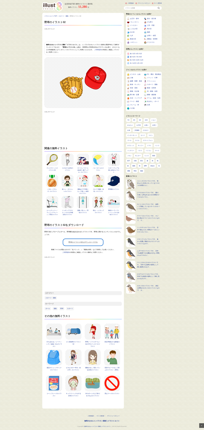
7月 (137, 57)
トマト (149, 145)
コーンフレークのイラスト (54, 395)
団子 (128, 161)
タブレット (130, 145)
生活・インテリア (136, 98)
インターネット (132, 135)
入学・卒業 (150, 25)
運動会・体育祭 (152, 39)
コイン (151, 135)
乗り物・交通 (134, 94)
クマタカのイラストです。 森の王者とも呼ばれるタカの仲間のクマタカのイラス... (148, 195)
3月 (134, 53)
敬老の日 (133, 39)
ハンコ (157, 145)
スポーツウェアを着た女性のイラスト (113, 170)
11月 (141, 60)
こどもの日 (133, 29)
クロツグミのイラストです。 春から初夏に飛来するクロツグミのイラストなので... (148, 241)
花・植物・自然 (152, 91)
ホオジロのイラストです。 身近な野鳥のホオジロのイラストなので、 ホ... (148, 288)
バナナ (140, 150)
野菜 (135, 171)
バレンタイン (134, 22)
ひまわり (146, 130)
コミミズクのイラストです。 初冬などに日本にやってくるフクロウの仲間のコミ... (148, 183)
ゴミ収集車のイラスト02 (73, 343)
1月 (138, 63)
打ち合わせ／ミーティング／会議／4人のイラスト (54, 344)
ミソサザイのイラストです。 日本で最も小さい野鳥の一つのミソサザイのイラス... (148, 230)
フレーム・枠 (134, 105)
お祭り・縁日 (151, 35)
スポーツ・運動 (50, 298)
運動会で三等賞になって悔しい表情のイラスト (83, 191)
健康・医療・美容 (136, 81)
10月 (137, 60)
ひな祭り (150, 22)
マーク (157, 150)
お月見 (139, 125)
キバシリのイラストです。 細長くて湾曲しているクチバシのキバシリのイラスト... (148, 206)
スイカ (137, 140)
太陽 (135, 161)
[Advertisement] (83, 35)
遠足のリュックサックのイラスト (54, 369)
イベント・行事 (152, 77)
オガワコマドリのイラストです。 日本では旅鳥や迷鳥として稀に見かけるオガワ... (148, 276)
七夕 (131, 35)
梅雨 (148, 32)
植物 (133, 166)
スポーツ (70, 308)
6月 (134, 57)
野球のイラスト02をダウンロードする (83, 242)
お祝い (146, 125)
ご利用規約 (131, 3)
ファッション (151, 81)
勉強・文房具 (151, 88)
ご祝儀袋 (136, 130)
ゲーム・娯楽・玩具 (153, 98)
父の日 (132, 32)
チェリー (140, 145)
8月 (141, 57)
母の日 (149, 29)
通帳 (128, 171)
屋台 (141, 161)
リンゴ (146, 155)
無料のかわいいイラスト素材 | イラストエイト (102, 421)
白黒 (148, 105)
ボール (47, 308)
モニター (138, 155)
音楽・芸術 (133, 88)
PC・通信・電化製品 (154, 74)
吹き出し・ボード (153, 101)
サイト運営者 (158, 3)
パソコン (148, 150)
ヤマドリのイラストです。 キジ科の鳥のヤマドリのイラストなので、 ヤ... (148, 218)
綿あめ (152, 166)
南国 (153, 155)
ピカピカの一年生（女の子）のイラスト (73, 369)
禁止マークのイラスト (112, 393)
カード (143, 135)
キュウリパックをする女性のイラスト (73, 395)
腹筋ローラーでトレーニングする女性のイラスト (113, 212)
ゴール (129, 140)
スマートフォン (148, 140)
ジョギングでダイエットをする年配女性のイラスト (67, 212)
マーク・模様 (134, 101)
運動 (55, 308)
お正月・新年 (134, 18)
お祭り (154, 125)
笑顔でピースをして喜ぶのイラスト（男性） (112, 369)
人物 (131, 77)
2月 (141, 63)
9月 (134, 60)
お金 (128, 130)
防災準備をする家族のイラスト (112, 343)
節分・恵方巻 (151, 18)
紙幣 (145, 166)
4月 (137, 53)
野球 (61, 308)
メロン (129, 155)
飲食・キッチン (135, 84)
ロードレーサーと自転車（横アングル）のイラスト (83, 170)
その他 (132, 108)
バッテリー (130, 150)
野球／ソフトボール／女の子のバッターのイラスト (92, 344)
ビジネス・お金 (135, 74)
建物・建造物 (151, 94)
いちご (153, 120)
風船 (141, 171)
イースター (133, 25)
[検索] (159, 8)
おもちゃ (130, 125)
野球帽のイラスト (113, 189)
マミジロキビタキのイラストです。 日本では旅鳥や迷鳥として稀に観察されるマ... (147, 265)
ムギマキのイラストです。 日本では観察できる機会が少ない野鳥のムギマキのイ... (148, 253)
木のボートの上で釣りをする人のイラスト (92, 395)
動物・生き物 (134, 91)
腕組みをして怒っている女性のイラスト (92, 369)
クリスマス (150, 42)
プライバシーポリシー (144, 3)
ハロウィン (133, 42)
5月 (141, 53)
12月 (134, 63)
